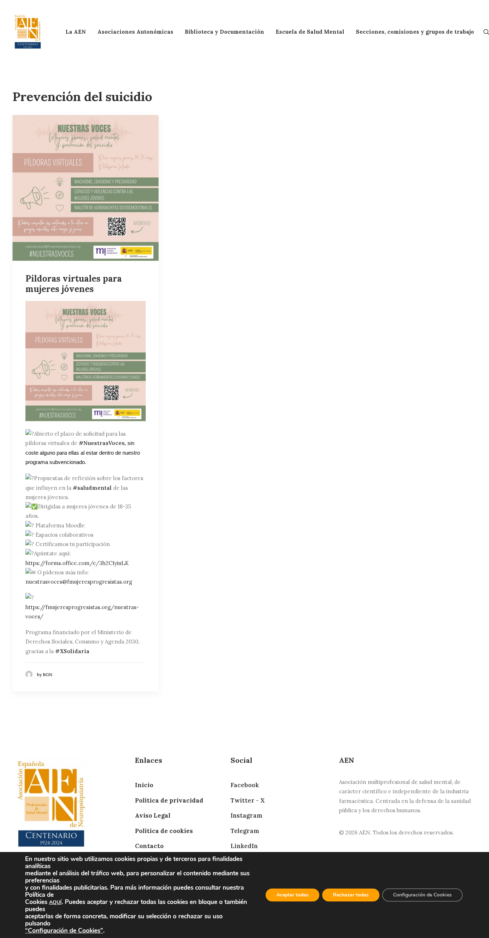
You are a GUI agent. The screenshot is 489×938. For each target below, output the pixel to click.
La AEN (76, 31)
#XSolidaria (72, 651)
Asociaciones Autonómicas (135, 31)
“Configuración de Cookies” (64, 930)
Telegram (245, 831)
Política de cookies (164, 831)
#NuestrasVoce (100, 443)
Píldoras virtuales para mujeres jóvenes (73, 284)
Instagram (246, 815)
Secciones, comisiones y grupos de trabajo (415, 31)
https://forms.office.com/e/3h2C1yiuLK (77, 563)
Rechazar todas (351, 894)
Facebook (245, 785)
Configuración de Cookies (422, 894)
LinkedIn (244, 846)
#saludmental (92, 487)
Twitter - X (248, 800)
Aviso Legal (152, 815)
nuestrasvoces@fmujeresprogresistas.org (78, 581)
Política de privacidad (169, 800)
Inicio (144, 785)
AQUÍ (55, 902)
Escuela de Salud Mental (310, 31)
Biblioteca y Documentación (224, 31)
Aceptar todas (292, 894)
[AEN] (28, 32)
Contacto (149, 846)
